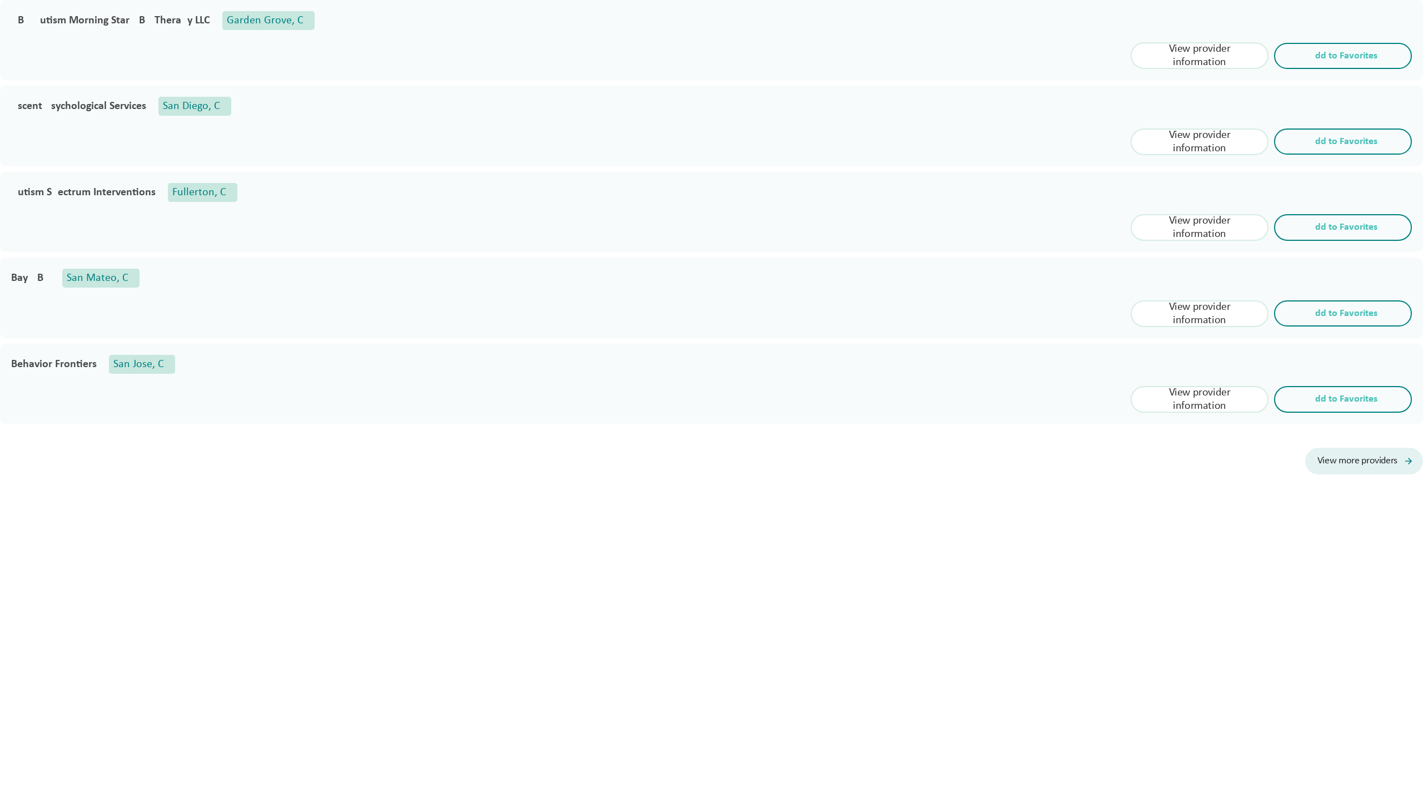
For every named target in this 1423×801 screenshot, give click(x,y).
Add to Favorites (1343, 56)
